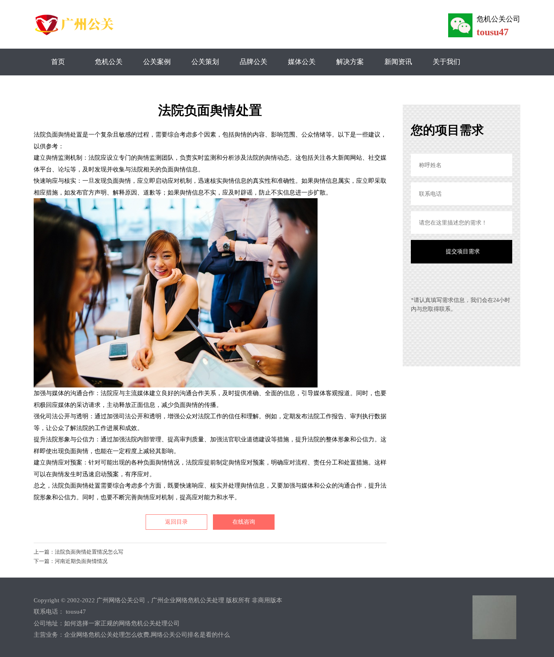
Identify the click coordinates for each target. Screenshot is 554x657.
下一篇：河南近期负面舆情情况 (70, 561)
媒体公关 (302, 62)
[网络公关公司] (76, 35)
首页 (58, 62)
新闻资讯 (398, 62)
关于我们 (446, 62)
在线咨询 (243, 522)
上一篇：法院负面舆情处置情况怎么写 (78, 552)
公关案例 (157, 62)
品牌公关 (253, 62)
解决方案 (350, 62)
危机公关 (108, 62)
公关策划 (205, 62)
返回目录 (176, 522)
